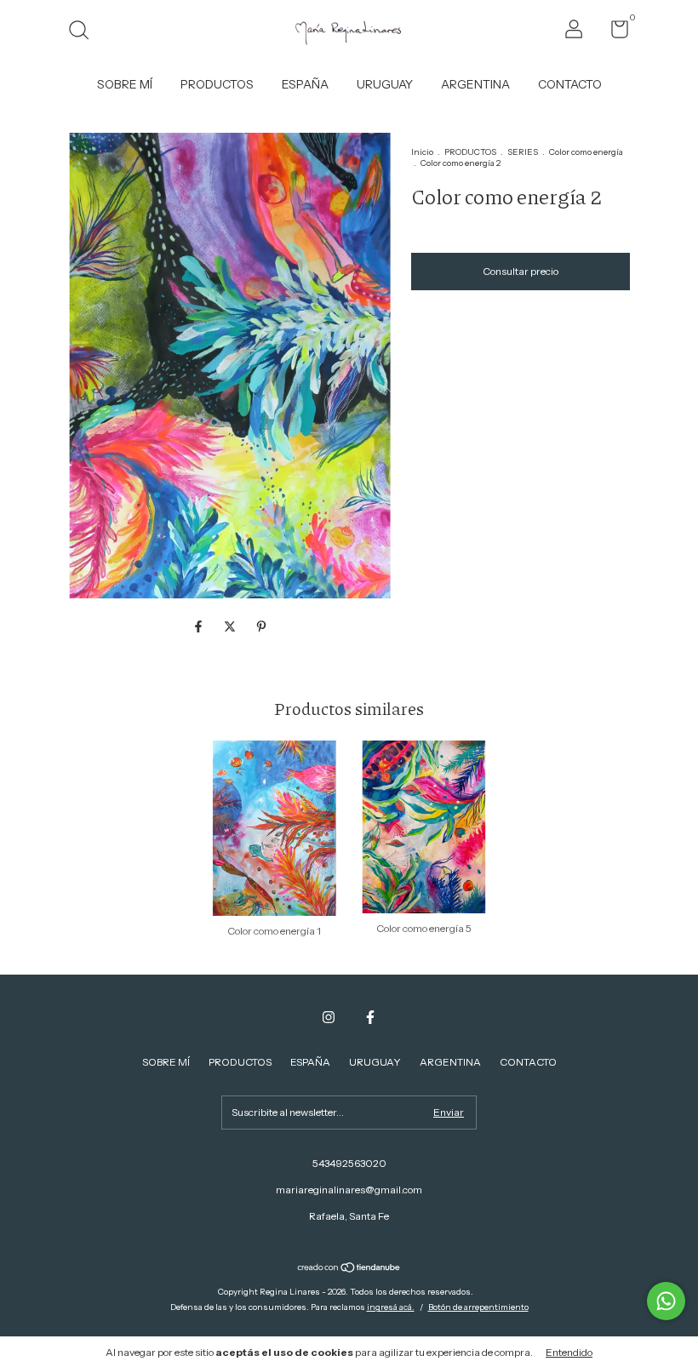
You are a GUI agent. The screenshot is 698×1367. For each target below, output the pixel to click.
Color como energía (586, 151)
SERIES (522, 151)
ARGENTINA (475, 84)
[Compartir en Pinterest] (261, 626)
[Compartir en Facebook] (199, 626)
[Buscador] (84, 32)
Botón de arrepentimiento (478, 1307)
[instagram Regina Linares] (328, 1017)
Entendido (569, 1352)
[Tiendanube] (349, 1268)
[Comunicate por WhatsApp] (666, 1301)
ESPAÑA (305, 84)
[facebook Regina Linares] (370, 1017)
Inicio (422, 151)
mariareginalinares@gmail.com (349, 1189)
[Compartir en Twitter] (231, 626)
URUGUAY (385, 84)
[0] (613, 33)
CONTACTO (570, 84)
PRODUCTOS (217, 84)
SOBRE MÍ (124, 84)
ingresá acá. (391, 1307)
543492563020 (349, 1163)
